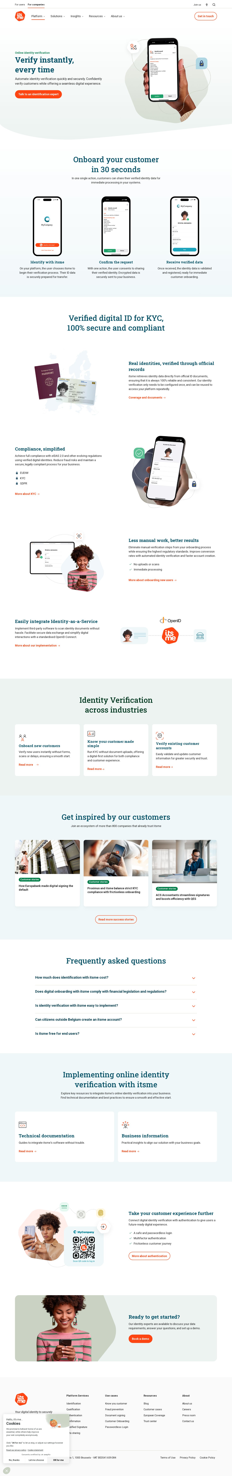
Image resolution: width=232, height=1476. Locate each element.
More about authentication (149, 1256)
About (186, 1395)
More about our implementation (36, 645)
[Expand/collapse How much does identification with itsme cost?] (193, 978)
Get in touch (206, 16)
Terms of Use (167, 1457)
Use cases (111, 1395)
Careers (186, 1409)
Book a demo (140, 1338)
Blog (146, 1403)
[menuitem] (207, 5)
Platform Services (77, 1395)
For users (20, 4)
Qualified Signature (76, 1427)
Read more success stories (116, 919)
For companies (36, 4)
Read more (26, 764)
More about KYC (25, 493)
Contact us (188, 1421)
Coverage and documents (145, 397)
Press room (189, 1415)
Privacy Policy (188, 1457)
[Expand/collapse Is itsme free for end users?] (193, 1034)
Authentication (74, 1415)
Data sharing (73, 1433)
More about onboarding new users (151, 580)
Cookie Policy (207, 1457)
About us (187, 1403)
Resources (150, 1395)
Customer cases (153, 1409)
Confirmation (73, 1421)
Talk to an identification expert (38, 94)
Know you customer (116, 1403)
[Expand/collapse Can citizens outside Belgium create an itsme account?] (193, 1020)
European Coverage (154, 1415)
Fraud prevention (114, 1409)
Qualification (73, 1409)
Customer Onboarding (117, 1421)
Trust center (150, 1421)
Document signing (115, 1415)
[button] (214, 5)
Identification (73, 1403)
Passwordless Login (116, 1427)
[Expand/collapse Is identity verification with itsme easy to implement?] (193, 1006)
